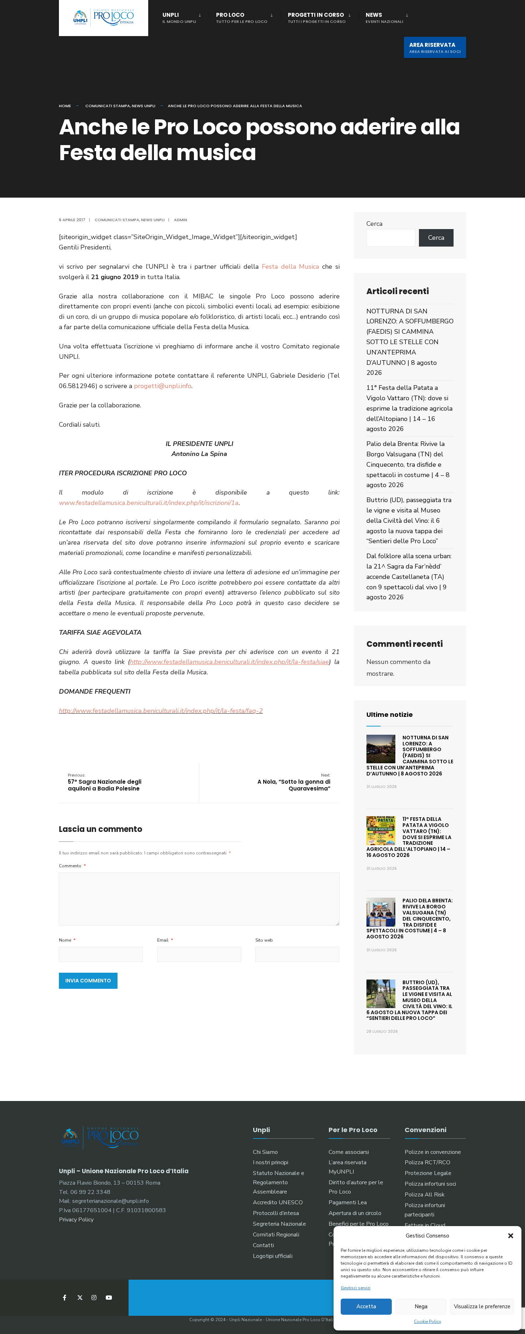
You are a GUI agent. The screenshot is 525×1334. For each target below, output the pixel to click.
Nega (421, 1306)
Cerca (374, 223)
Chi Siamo (265, 1152)
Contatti (263, 1245)
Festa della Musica (290, 266)
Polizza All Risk (425, 1195)
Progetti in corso (317, 17)
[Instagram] (94, 1297)
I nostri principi (270, 1162)
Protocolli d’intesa (276, 1213)
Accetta (366, 1306)
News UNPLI (143, 106)
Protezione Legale (428, 1173)
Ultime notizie (389, 714)
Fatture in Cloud (425, 1225)
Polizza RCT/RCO (427, 1162)
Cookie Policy (427, 1321)
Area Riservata (435, 47)
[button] (510, 1235)
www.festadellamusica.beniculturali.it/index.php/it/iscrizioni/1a (149, 503)
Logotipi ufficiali (272, 1256)
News (384, 17)
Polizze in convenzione (433, 1152)
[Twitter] (79, 1297)
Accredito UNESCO (278, 1202)
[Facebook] (65, 1297)
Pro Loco (242, 17)
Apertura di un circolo (355, 1213)
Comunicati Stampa (107, 106)
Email (165, 940)
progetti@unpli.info (162, 386)
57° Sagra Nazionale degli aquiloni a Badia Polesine (104, 782)
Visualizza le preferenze (482, 1306)
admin (180, 220)
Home (65, 106)
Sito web (264, 940)
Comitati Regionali (276, 1235)
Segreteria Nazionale (279, 1224)
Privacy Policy (76, 1220)
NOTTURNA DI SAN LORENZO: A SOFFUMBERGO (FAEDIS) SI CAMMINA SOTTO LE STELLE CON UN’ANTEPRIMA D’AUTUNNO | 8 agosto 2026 (410, 342)
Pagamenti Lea (348, 1202)
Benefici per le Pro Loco (359, 1224)
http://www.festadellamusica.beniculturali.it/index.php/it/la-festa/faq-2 (161, 710)
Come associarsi (349, 1152)
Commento (72, 866)
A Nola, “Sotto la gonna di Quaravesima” (294, 782)
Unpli (179, 17)
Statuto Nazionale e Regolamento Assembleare (278, 1182)
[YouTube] (108, 1297)
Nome (67, 940)
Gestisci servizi (355, 1288)
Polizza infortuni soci (430, 1184)
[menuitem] (185, 16)
